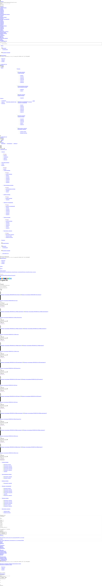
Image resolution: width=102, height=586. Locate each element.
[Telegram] (11, 278)
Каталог (1, 541)
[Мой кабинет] (0, 144)
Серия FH (13, 275)
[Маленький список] (0, 289)
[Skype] (9, 278)
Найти (2, 577)
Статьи (1, 538)
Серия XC (10, 275)
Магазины (2, 550)
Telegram (3, 60)
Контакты (2, 547)
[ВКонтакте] (0, 278)
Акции (1, 542)
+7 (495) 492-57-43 (3, 41)
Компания (2, 543)
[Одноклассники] (2, 278)
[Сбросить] (1, 531)
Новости (1, 535)
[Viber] (6, 278)
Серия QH (7, 275)
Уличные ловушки (9, 221)
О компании (2, 545)
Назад (5, 154)
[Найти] (1, 5)
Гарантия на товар (3, 558)
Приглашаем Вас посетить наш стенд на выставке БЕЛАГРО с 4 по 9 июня (12, 537)
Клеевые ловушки (9, 198)
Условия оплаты (3, 551)
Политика (2, 553)
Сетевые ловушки (9, 174)
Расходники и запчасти (10, 234)
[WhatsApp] (8, 278)
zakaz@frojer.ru (3, 55)
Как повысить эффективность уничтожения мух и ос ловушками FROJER (12, 540)
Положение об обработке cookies (6, 564)
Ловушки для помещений (10, 206)
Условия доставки (3, 557)
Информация (2, 548)
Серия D (1, 275)
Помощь (1, 554)
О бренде (5, 155)
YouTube (2, 61)
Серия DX (4, 275)
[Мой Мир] (3, 278)
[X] (5, 278)
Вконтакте (3, 58)
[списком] (1, 288)
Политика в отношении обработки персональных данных (10, 563)
